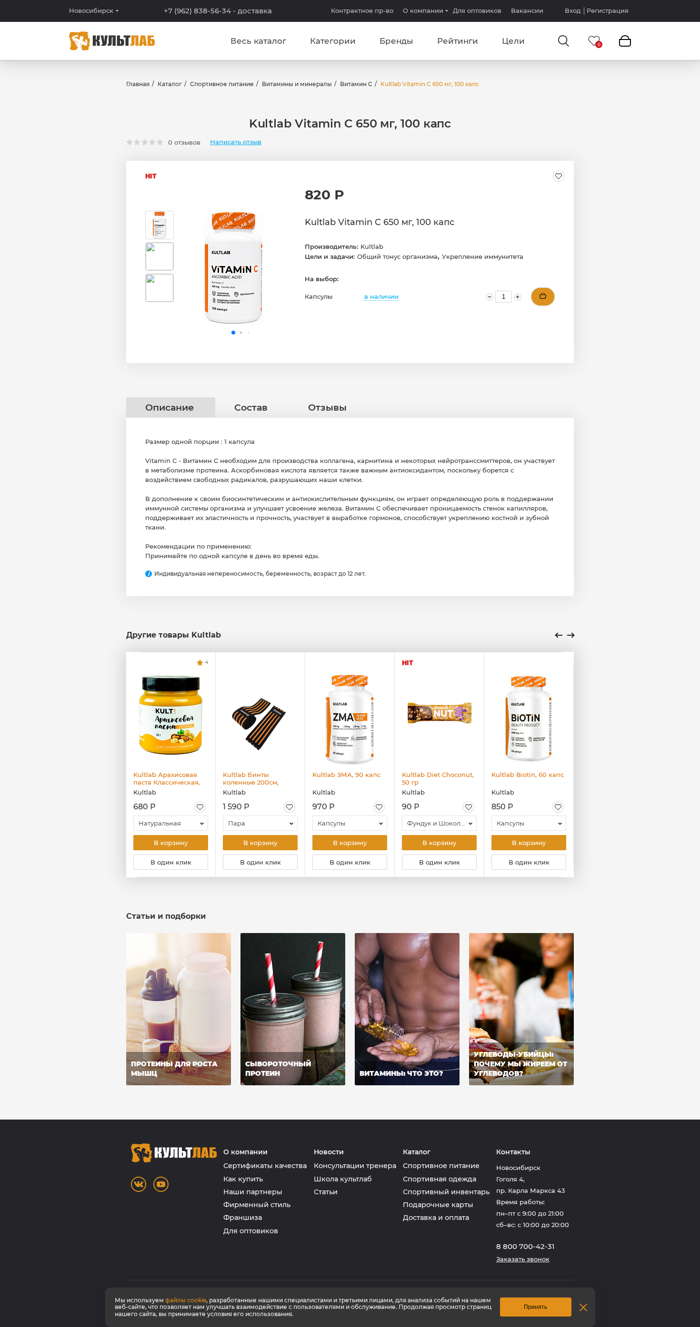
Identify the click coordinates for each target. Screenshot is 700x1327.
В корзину (171, 842)
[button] (233, 332)
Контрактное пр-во (362, 10)
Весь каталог (258, 41)
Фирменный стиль (256, 1204)
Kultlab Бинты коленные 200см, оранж (251, 778)
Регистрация (608, 10)
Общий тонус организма (397, 256)
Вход (573, 10)
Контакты (513, 1152)
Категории (333, 41)
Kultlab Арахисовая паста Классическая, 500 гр (166, 778)
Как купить (243, 1179)
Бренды (396, 41)
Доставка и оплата (436, 1217)
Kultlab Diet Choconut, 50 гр (438, 778)
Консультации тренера (355, 1165)
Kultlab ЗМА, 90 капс (346, 774)
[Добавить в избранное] (558, 176)
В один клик (170, 862)
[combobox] (170, 823)
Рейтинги (457, 41)
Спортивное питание (222, 84)
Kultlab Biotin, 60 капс (527, 774)
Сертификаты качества (265, 1165)
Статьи (326, 1192)
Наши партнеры (252, 1192)
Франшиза (242, 1217)
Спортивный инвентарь (446, 1192)
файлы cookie (185, 1300)
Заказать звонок (523, 1259)
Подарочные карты (438, 1204)
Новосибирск (91, 10)
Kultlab (371, 246)
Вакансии (527, 10)
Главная (138, 84)
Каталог (170, 84)
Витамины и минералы (297, 84)
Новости (329, 1152)
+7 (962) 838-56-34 (218, 11)
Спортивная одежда (439, 1179)
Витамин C (356, 84)
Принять (535, 1307)
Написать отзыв (235, 142)
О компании (423, 10)
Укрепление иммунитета (482, 256)
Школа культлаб (343, 1179)
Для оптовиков (477, 10)
